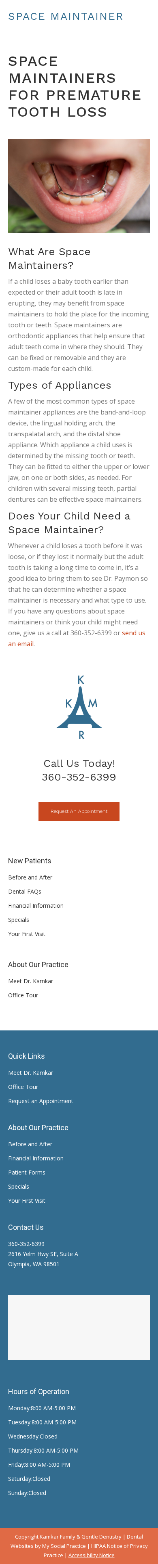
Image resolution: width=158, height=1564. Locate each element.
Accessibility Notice (91, 1555)
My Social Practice (63, 1545)
